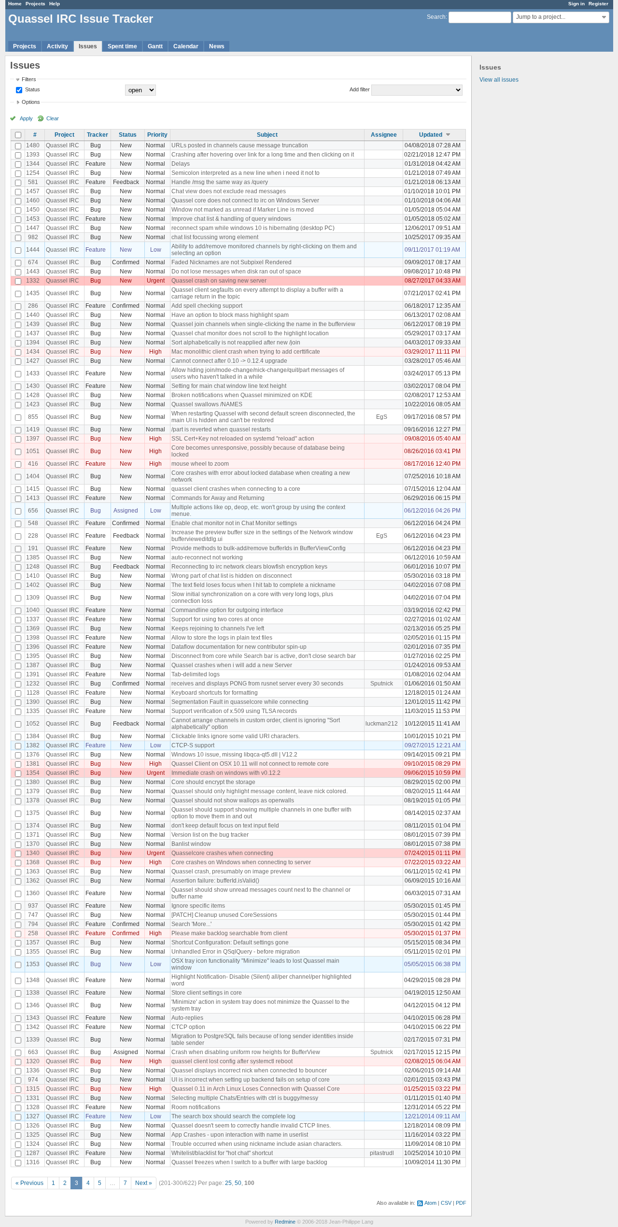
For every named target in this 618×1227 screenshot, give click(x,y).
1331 (33, 1098)
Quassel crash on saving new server (219, 280)
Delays (180, 163)
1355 (33, 951)
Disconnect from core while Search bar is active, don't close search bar (263, 656)
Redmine (285, 1222)
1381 (33, 763)
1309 (33, 597)
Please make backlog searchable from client (229, 933)
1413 (33, 498)
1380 (33, 782)
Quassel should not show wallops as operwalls (232, 800)
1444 (33, 249)
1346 (33, 1005)
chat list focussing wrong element (214, 237)
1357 (33, 942)
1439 (33, 324)
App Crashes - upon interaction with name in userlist (239, 1134)
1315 (33, 1088)
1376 (33, 754)
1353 (33, 964)
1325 (33, 1134)
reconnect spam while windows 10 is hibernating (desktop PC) (253, 228)
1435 (33, 293)
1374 (33, 825)
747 (33, 915)
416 (33, 463)
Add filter (360, 89)
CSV (446, 1203)
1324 (33, 1144)
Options (31, 102)
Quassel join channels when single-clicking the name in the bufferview (263, 324)
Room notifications (195, 1107)
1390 (33, 702)
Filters (29, 79)
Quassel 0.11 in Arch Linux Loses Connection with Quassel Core (255, 1088)
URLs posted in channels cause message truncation (239, 145)
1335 (33, 711)
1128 (33, 692)
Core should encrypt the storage (213, 782)
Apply (26, 118)
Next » (143, 1183)
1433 (33, 373)
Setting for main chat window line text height (228, 386)
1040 (33, 610)
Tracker (97, 134)
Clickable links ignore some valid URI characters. (235, 736)
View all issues (499, 79)
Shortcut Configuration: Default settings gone (230, 942)
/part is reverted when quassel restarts (221, 429)
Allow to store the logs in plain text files (221, 637)
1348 (33, 980)
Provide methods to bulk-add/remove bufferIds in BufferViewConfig (258, 548)
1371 (33, 834)
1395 (33, 656)
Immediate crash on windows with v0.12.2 (226, 773)
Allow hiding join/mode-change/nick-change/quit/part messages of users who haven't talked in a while (257, 373)
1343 (33, 1017)
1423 (33, 404)
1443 (33, 271)
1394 (33, 342)
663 (33, 1052)
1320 (33, 1061)
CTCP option (188, 1027)
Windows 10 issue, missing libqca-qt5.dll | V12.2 (234, 754)
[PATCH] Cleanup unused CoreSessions (224, 915)
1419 (33, 429)
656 (33, 510)
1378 (33, 800)
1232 (33, 683)
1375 (33, 813)
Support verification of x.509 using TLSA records (234, 711)
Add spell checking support (206, 305)
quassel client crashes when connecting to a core (235, 488)
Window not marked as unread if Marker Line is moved (242, 209)
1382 (33, 745)
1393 (33, 154)
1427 (33, 360)
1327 (33, 1116)
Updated (430, 134)
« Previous (29, 1183)
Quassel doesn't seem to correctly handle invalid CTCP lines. (251, 1125)
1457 (33, 191)
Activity (57, 46)
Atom (430, 1203)
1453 (33, 218)
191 (33, 548)
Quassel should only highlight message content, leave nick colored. (259, 791)
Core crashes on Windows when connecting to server (241, 862)
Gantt (155, 46)
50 (238, 1183)
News (217, 46)
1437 (33, 333)
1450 (33, 209)
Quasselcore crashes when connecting (222, 853)
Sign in (576, 3)
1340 (33, 853)
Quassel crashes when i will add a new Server (231, 665)
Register (598, 3)
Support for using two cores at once (217, 619)
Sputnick (381, 683)
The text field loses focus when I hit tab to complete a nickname (253, 585)
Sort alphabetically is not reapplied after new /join (235, 342)
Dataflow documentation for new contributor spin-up (239, 646)
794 (33, 924)
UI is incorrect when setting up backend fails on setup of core (250, 1079)
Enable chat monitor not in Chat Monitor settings (234, 523)
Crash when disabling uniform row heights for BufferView (245, 1052)
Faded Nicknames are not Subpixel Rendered (231, 262)
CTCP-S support (192, 745)
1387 (33, 665)
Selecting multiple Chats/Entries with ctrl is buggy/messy (244, 1098)
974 (33, 1079)
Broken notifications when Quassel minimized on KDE (241, 395)
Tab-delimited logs (195, 674)
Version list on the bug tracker (210, 834)
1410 (33, 575)
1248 (33, 566)
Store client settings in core (206, 992)
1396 (33, 646)
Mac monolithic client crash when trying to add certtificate (245, 351)
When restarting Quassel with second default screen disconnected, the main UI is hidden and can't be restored (263, 417)
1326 (33, 1125)
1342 (33, 1027)
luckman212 (381, 723)
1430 (33, 386)
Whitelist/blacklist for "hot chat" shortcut (222, 1153)
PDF (461, 1203)
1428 (33, 395)
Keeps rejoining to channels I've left (217, 628)
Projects (35, 3)
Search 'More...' (191, 924)
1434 (33, 351)
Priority (157, 134)
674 (33, 262)
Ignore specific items (198, 905)
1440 (33, 315)
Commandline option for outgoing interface (227, 610)
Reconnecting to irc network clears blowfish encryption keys (249, 566)
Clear (52, 118)
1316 (33, 1162)
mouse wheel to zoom (200, 463)
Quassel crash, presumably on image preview (231, 871)
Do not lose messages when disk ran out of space (236, 271)
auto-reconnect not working (207, 557)
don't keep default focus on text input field (225, 825)
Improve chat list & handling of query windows (231, 218)
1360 (33, 893)
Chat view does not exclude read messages (228, 191)
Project (64, 134)
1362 (33, 880)
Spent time (122, 46)
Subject (267, 134)
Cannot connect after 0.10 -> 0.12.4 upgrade (229, 360)
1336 (33, 1070)
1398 (33, 637)
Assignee (384, 134)
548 (33, 523)
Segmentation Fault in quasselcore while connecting (240, 702)
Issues (88, 46)
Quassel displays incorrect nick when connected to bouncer (249, 1070)
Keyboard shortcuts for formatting (214, 692)
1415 (33, 488)
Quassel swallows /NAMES (206, 404)
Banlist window (191, 844)
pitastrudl (382, 1153)
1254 (33, 173)
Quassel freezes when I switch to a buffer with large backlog (249, 1162)
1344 (33, 163)
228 (33, 535)
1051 (33, 451)
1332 (33, 280)
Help (54, 3)
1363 (33, 871)
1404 (33, 476)
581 (33, 182)
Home (15, 3)
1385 (33, 557)
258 (33, 933)
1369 (33, 628)
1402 (33, 585)
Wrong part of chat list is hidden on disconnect (231, 575)
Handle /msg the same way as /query (219, 182)
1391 (33, 674)
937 (33, 905)
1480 (33, 145)
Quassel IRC (62, 145)
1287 (33, 1153)
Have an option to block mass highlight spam (230, 315)
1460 (33, 200)
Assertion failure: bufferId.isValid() (215, 880)
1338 (33, 992)
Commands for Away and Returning (218, 498)
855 (33, 417)
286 (33, 305)
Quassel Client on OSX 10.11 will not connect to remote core (250, 763)
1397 (33, 438)
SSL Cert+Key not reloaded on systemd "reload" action (242, 438)
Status (32, 89)
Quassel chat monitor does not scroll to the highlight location (250, 333)
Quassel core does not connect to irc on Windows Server (245, 200)
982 (33, 237)
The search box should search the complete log (233, 1116)
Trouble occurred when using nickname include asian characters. (256, 1144)
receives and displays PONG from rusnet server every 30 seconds (257, 683)
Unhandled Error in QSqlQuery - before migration (235, 951)
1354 (33, 773)
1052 (33, 723)
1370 (33, 844)
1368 (33, 862)
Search (436, 17)
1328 (33, 1107)
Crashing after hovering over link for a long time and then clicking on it (262, 154)
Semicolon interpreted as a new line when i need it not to (245, 173)
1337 (33, 619)
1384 (33, 736)
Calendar (185, 46)
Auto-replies (187, 1017)
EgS (381, 417)
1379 (33, 791)
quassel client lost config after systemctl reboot (232, 1061)
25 (228, 1183)
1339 (33, 1039)
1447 (33, 228)
